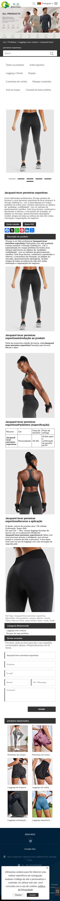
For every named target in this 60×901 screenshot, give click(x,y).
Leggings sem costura (28, 42)
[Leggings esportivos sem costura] (42, 804)
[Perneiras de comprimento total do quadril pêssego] (17, 738)
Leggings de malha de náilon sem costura (43, 787)
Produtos (12, 42)
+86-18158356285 (33, 865)
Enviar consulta (13, 224)
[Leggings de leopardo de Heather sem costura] (17, 771)
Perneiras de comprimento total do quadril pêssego (18, 755)
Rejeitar (18, 895)
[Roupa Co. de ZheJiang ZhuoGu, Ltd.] (11, 8)
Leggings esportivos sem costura (43, 820)
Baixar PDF (29, 224)
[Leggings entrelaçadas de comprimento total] (17, 804)
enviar (41, 709)
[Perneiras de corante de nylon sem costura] (42, 738)
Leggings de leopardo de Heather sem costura (18, 787)
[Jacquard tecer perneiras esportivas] (30, 141)
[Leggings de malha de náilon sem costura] (42, 771)
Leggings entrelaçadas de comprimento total (18, 820)
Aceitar (33, 895)
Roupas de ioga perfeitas (17, 633)
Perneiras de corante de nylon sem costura (43, 755)
